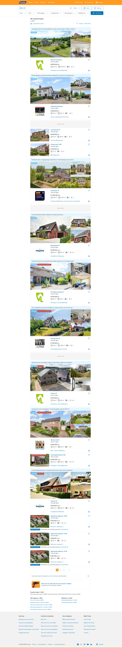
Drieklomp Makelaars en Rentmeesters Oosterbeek (65, 201)
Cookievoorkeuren (59, 644)
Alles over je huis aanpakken (49, 629)
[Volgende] (69, 570)
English (101, 644)
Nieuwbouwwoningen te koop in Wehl (41, 605)
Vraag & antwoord (24, 633)
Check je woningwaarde (26, 623)
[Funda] (23, 2)
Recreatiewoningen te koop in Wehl (40, 609)
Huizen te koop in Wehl (37, 600)
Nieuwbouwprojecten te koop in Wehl (41, 607)
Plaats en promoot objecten (70, 623)
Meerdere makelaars (56, 526)
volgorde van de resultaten (50, 576)
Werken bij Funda (89, 623)
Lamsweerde (64, 529)
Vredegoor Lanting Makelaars (59, 70)
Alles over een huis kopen (48, 623)
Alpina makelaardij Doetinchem (60, 117)
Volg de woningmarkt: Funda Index (29, 629)
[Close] (24, 8)
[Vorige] (52, 570)
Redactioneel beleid (90, 629)
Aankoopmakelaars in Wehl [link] (69, 600)
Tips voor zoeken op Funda (49, 633)
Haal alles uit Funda (46, 636)
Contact (86, 633)
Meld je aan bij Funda (68, 619)
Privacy (34, 644)
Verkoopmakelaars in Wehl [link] (69, 602)
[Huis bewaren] (89, 60)
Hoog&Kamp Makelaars (57, 256)
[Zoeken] (71, 8)
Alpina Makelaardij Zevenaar (59, 349)
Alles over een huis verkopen (49, 626)
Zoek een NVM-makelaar (26, 626)
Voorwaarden (42, 644)
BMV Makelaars (55, 155)
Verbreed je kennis (67, 629)
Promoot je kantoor (67, 626)
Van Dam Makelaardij (57, 140)
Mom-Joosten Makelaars (58, 450)
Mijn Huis (43, 619)
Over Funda (87, 619)
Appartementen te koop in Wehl (39, 602)
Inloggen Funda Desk (68, 633)
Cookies (50, 644)
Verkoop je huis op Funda (26, 619)
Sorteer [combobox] (85, 23)
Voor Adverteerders (89, 626)
